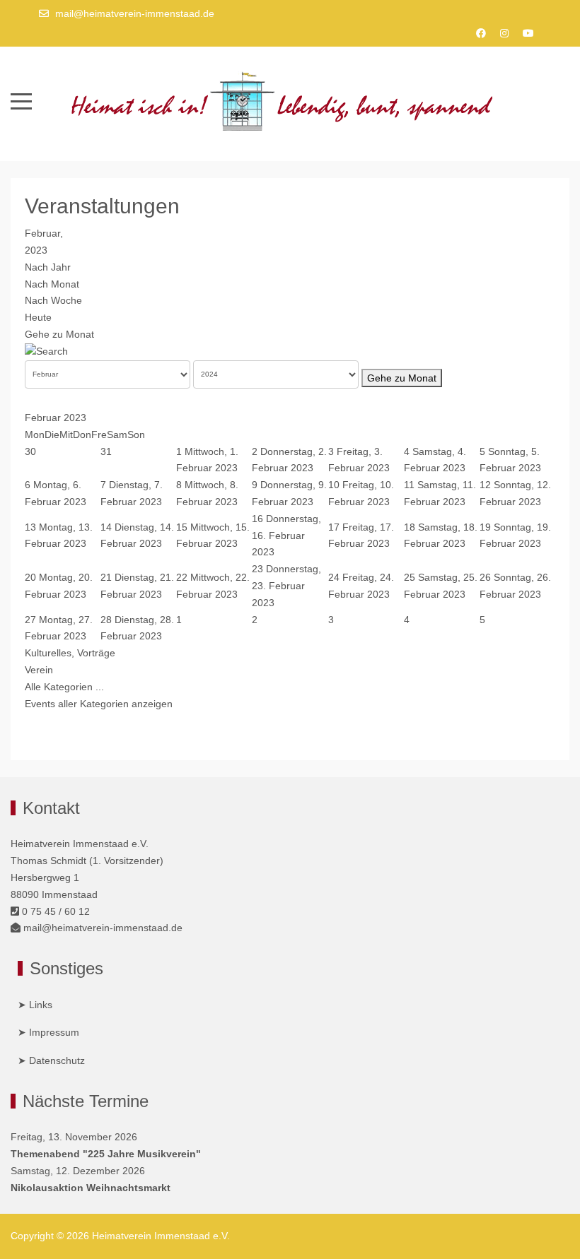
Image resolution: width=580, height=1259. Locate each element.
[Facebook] (481, 33)
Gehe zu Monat (59, 334)
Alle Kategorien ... (64, 686)
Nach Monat (52, 284)
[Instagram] (504, 33)
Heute (38, 317)
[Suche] (46, 351)
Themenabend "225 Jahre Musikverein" (106, 1153)
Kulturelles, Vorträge (70, 652)
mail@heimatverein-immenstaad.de (134, 13)
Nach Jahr (48, 267)
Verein (39, 669)
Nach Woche (53, 300)
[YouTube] (528, 33)
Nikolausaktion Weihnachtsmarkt (90, 1187)
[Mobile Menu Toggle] (21, 101)
